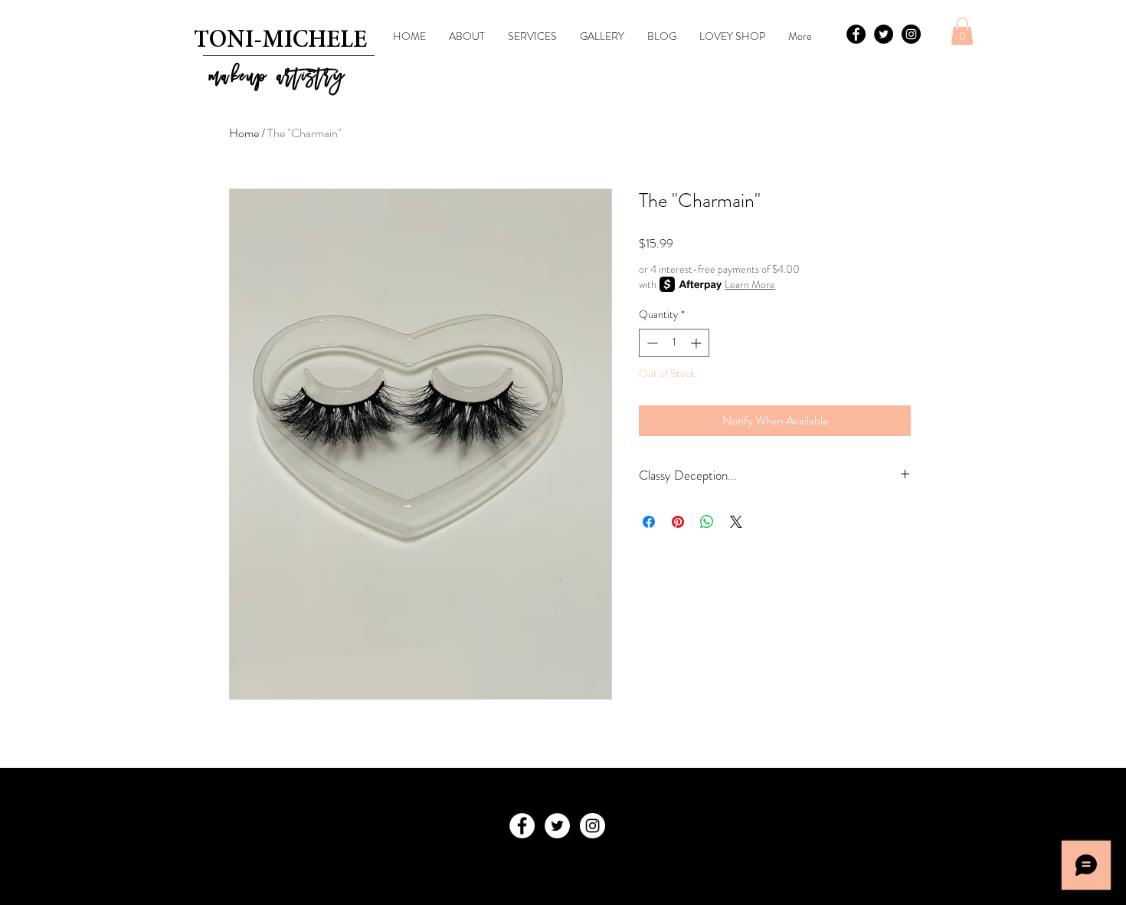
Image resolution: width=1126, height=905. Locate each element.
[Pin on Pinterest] (678, 522)
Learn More (750, 284)
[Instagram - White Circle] (592, 825)
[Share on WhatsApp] (707, 522)
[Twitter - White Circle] (557, 825)
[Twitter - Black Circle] (883, 34)
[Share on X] (736, 522)
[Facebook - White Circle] (522, 825)
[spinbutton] (674, 343)
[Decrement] (650, 343)
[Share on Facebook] (649, 522)
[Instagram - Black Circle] (911, 34)
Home (244, 133)
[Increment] (697, 343)
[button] (962, 31)
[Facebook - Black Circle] (856, 34)
